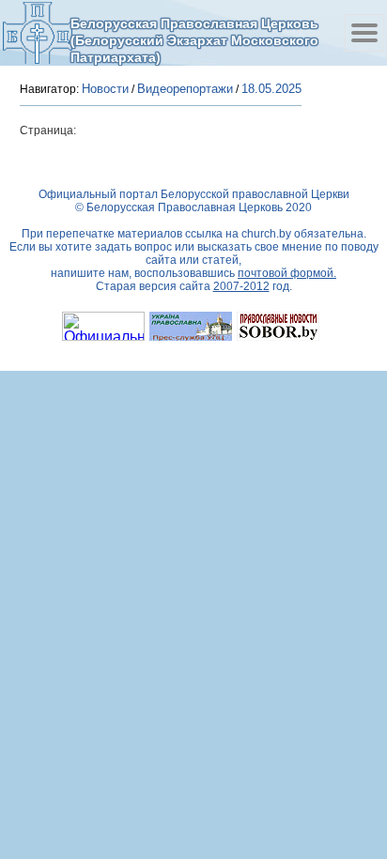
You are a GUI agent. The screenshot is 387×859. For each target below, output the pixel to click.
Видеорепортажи (185, 89)
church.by (266, 233)
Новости (105, 89)
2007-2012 (241, 286)
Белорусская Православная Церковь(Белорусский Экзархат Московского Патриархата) (194, 40)
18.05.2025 (271, 89)
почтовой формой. (287, 273)
